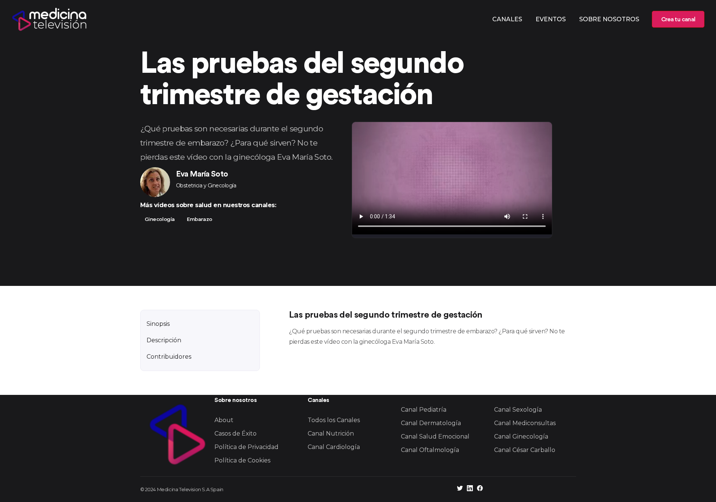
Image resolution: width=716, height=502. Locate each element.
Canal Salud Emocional (435, 436)
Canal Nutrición (331, 433)
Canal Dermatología (431, 423)
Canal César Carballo (524, 449)
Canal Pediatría (423, 409)
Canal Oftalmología (430, 449)
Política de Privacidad (246, 446)
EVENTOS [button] (551, 19)
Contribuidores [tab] (169, 356)
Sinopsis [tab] (158, 323)
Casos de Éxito (235, 433)
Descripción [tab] (164, 340)
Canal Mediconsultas (525, 423)
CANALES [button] (507, 19)
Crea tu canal (678, 19)
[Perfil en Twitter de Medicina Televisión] (460, 489)
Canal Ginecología (521, 436)
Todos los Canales (334, 420)
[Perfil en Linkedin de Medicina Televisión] (470, 489)
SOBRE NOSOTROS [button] (609, 19)
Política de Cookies (242, 460)
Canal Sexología (518, 409)
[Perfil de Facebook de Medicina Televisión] (480, 489)
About (223, 420)
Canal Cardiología (334, 446)
